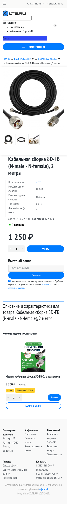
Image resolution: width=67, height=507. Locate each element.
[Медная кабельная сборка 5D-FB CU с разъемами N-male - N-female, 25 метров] (33, 357)
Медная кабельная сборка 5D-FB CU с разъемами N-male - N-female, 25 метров (33, 377)
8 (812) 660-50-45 (45, 465)
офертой (43, 489)
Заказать (36, 275)
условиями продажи (16, 288)
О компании (30, 434)
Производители (10, 477)
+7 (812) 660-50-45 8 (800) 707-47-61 (45, 3)
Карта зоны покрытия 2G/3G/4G (52, 438)
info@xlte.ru (42, 469)
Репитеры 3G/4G (10, 442)
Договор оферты (10, 465)
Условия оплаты (54, 454)
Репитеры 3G (9, 438)
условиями (46, 284)
